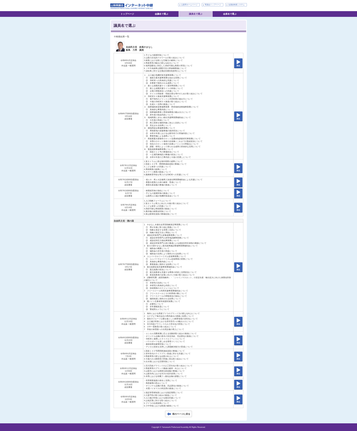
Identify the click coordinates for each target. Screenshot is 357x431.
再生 (238, 66)
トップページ (127, 14)
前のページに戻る (181, 414)
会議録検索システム (236, 5)
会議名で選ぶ (161, 14)
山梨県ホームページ (189, 5)
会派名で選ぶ (230, 14)
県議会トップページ (213, 5)
